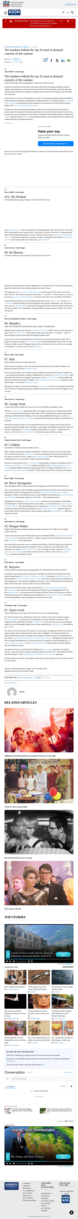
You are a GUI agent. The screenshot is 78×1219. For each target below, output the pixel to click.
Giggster (7, 117)
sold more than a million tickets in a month (54, 492)
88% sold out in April (31, 382)
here (43, 1064)
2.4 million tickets (38, 622)
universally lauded (30, 369)
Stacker (8, 59)
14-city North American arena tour (50, 380)
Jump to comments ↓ (11, 683)
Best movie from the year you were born (18, 858)
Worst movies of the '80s (12, 909)
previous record (43, 386)
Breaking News (46, 1193)
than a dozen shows (17, 411)
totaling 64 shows (43, 240)
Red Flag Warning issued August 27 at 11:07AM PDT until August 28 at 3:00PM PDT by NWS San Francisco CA (43, 23)
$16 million (25, 429)
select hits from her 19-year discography (54, 587)
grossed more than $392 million (22, 297)
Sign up (70, 1072)
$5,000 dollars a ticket (54, 506)
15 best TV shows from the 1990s (15, 807)
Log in (65, 1072)
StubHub (26, 117)
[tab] (10, 1086)
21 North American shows (31, 501)
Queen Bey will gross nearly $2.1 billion (29, 579)
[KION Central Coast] (17, 12)
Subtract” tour (55, 301)
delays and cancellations (40, 456)
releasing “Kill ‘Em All (39, 330)
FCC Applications (28, 1190)
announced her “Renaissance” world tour (34, 576)
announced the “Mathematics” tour (29, 292)
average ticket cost (57, 624)
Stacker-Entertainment (25, 677)
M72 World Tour (18, 333)
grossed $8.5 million (19, 306)
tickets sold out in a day (62, 576)
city (44, 649)
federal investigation (12, 619)
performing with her (14, 592)
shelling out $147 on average (54, 595)
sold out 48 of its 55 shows (28, 549)
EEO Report (27, 1188)
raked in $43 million (28, 432)
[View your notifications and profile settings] (71, 1086)
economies (49, 649)
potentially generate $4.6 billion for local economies (38, 654)
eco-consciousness (33, 463)
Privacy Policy (27, 1193)
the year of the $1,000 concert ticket (25, 105)
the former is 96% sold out (60, 375)
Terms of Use (27, 1195)
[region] (39, 1096)
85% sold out (38, 346)
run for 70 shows (52, 377)
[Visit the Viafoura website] (69, 1121)
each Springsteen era (57, 511)
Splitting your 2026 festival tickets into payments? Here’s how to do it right (29, 756)
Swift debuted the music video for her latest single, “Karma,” (32, 638)
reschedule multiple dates (49, 508)
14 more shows (13, 540)
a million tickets (29, 454)
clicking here (11, 1061)
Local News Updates (48, 1201)
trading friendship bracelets (38, 643)
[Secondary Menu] (7, 12)
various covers (11, 590)
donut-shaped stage (32, 341)
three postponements (14, 230)
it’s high (9, 627)
